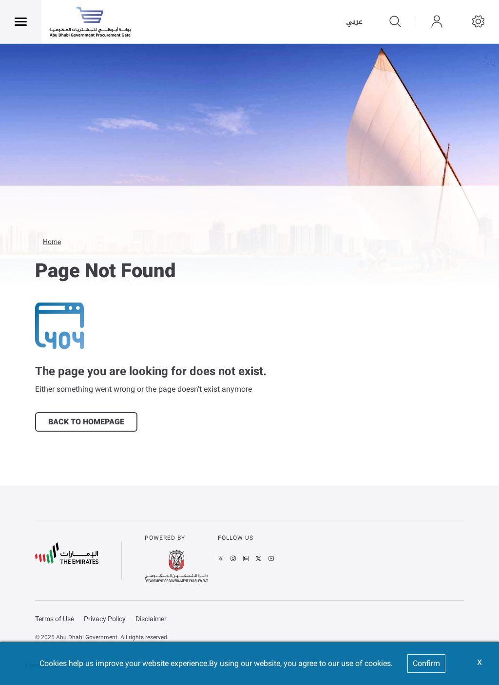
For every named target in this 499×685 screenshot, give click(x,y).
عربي (354, 22)
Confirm (426, 663)
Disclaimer (151, 619)
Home (52, 242)
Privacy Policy (105, 619)
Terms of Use (54, 619)
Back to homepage (86, 421)
